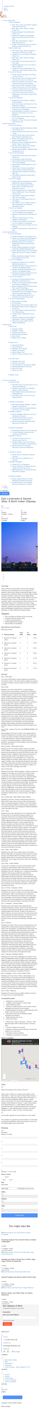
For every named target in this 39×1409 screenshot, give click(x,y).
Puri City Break (16, 303)
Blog (6, 1362)
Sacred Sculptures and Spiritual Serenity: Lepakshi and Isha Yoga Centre (24, 467)
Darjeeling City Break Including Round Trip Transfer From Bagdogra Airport (24, 266)
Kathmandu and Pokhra (19, 332)
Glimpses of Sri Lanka (18, 361)
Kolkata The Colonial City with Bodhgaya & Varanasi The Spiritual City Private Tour (24, 239)
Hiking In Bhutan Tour (18, 352)
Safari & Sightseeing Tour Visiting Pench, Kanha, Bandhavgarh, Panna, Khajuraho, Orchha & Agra (24, 192)
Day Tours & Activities (10, 380)
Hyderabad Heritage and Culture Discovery (24, 430)
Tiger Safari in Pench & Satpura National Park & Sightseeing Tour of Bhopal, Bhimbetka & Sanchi (23, 204)
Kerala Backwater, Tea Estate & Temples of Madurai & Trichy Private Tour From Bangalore (24, 112)
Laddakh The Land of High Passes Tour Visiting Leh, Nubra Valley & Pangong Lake (24, 69)
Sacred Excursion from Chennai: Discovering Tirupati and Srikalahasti (22, 446)
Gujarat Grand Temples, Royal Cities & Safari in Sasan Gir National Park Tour (23, 169)
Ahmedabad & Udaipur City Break (22, 159)
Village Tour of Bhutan (18, 350)
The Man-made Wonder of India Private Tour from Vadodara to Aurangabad (23, 211)
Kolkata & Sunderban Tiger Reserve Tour (24, 236)
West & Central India (10, 123)
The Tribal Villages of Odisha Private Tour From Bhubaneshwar (24, 311)
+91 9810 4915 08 (9, 6)
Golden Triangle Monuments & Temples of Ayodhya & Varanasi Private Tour (24, 45)
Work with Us (9, 1363)
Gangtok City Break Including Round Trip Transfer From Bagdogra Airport (24, 270)
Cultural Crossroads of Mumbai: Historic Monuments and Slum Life (23, 422)
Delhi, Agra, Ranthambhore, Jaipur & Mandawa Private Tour (22, 41)
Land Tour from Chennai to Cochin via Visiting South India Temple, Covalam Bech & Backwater (24, 94)
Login (5, 8)
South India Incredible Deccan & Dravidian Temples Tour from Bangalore (24, 108)
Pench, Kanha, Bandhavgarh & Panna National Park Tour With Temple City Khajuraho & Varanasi (23, 186)
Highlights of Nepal (17, 331)
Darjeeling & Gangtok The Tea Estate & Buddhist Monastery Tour (23, 263)
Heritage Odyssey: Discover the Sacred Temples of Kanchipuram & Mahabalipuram (24, 443)
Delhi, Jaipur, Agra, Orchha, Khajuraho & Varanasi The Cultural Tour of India (24, 51)
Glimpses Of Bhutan (18, 345)
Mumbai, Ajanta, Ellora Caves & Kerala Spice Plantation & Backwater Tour (23, 136)
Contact (7, 1376)
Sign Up (6, 10)
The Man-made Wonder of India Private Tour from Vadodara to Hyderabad (23, 222)
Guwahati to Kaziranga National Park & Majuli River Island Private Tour (23, 280)
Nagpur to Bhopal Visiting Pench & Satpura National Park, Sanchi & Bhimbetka (24, 182)
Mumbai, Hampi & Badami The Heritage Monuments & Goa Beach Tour (23, 146)
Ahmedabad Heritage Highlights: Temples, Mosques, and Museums (24, 405)
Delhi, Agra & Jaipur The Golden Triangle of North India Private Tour (24, 25)
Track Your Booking (10, 1380)
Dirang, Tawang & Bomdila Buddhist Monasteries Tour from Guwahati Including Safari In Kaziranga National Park (24, 291)
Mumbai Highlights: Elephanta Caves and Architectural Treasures (24, 415)
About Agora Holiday (11, 1360)
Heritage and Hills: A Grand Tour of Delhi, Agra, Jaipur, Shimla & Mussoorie (18, 1260)
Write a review (6, 1174)
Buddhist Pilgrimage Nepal (19, 334)
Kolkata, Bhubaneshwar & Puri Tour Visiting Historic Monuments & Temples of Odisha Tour (24, 252)
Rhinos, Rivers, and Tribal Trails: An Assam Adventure (17, 1294)
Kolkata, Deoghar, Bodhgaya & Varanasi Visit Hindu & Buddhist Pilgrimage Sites (23, 248)
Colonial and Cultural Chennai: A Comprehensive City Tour (21, 439)
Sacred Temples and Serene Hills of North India (18, 1277)
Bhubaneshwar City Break (19, 301)
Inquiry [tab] (11, 1180)
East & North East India (10, 232)
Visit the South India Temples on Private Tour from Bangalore (23, 117)
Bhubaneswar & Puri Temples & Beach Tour (24, 305)
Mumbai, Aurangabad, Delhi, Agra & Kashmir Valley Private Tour (22, 139)
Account (7, 1374)
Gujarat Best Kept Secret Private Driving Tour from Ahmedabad (23, 162)
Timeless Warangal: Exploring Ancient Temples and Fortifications (23, 433)
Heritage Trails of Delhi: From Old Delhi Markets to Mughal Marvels (23, 389)
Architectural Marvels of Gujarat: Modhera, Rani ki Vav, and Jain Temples (24, 409)
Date (2, 1182)
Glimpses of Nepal (17, 329)
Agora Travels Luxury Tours (12, 1397)
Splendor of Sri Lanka (18, 363)
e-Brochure (8, 1365)
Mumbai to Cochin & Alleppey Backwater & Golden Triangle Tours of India (24, 143)
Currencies (4, 1389)
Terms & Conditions (10, 1382)
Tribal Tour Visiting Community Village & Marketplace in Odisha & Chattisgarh (23, 318)
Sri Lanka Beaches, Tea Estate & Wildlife (24, 365)
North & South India (9, 20)
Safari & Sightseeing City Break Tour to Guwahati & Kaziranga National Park (23, 296)
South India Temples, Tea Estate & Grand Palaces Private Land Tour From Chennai (24, 86)
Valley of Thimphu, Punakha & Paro (22, 354)
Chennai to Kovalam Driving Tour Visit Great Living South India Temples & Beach (25, 89)
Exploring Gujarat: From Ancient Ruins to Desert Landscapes (18, 1240)
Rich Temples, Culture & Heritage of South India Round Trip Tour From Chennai (24, 79)
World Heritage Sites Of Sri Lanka (22, 366)
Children (4, 1199)
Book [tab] (4, 1180)
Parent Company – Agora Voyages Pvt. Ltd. (17, 1367)
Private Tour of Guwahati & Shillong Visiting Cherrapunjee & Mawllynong (24, 283)
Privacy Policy (9, 1378)
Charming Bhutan (17, 347)
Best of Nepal (16, 336)
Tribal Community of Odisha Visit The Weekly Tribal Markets (23, 322)
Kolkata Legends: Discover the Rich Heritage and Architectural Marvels (22, 479)
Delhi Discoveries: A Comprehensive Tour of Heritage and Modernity (25, 385)
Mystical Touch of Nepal (19, 338)
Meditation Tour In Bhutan (19, 348)
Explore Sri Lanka (17, 370)
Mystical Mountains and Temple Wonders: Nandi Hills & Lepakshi (24, 470)
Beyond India (8, 324)
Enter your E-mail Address (11, 1315)
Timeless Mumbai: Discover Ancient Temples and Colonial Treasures (22, 418)
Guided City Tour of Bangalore (21, 464)
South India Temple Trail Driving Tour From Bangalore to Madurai (24, 105)
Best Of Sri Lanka (17, 368)
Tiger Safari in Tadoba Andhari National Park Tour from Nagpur (23, 196)
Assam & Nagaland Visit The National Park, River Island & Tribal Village (24, 287)
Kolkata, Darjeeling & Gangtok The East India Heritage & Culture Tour (23, 257)
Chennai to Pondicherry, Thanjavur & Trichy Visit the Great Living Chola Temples (24, 82)
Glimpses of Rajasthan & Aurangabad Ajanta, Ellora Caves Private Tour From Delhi (23, 37)
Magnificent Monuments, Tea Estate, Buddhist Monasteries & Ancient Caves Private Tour (23, 243)
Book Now (5, 493)
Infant (3, 1206)
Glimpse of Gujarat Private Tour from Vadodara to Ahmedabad (22, 218)
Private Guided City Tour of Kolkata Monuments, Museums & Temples (22, 483)
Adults (3, 1192)
